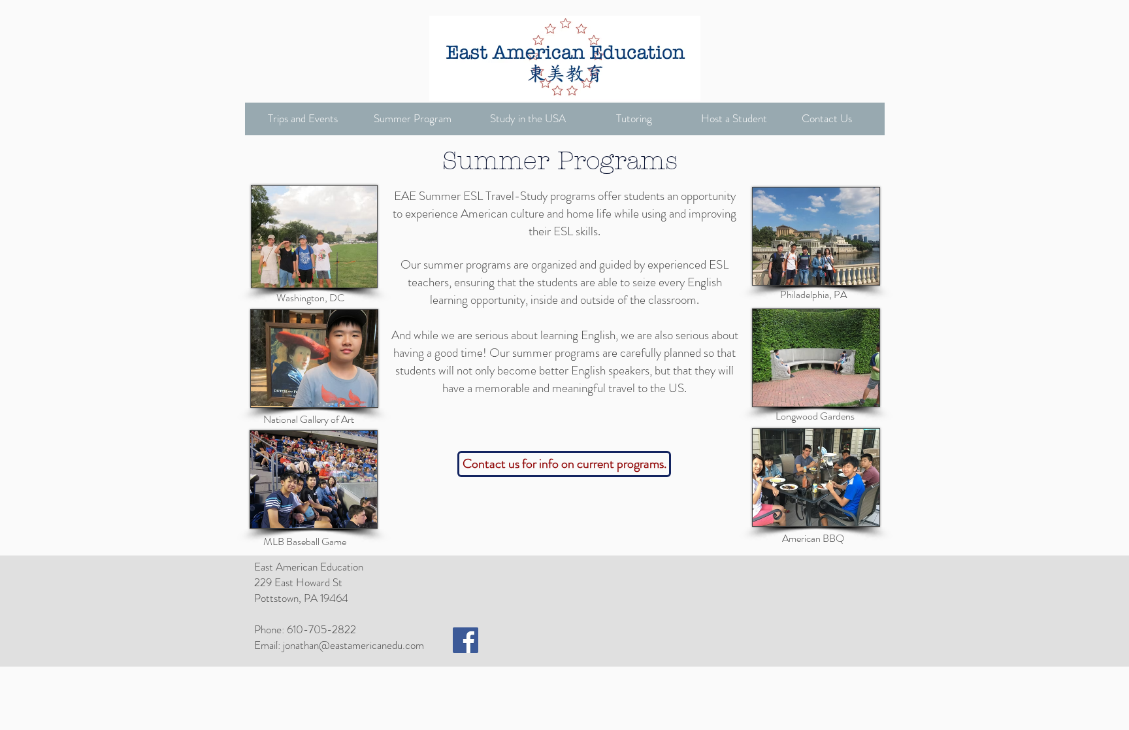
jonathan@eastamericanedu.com (353, 645)
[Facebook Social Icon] (465, 640)
